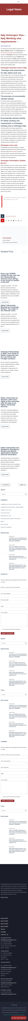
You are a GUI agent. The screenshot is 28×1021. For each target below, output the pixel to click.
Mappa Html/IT (4, 918)
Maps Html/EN (4, 921)
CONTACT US (4, 934)
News (2, 521)
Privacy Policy (4, 897)
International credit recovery (11, 518)
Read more (5, 302)
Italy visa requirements (11, 216)
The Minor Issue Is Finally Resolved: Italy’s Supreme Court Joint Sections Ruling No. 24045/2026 (18, 539)
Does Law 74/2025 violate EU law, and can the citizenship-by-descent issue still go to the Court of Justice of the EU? (10, 278)
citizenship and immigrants (8, 52)
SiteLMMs (3, 932)
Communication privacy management (12, 507)
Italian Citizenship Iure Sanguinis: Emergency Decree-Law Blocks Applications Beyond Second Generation (10, 451)
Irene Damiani (7, 238)
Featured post (5, 513)
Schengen (14, 151)
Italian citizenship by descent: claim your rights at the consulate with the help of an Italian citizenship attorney (10, 402)
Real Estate (4, 524)
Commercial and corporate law (11, 504)
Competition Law (6, 510)
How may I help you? (20, 1018)
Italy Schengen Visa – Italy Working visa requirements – (13, 38)
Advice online (15, 199)
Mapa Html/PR (4, 926)
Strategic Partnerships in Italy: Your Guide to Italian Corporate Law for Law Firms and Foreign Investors (10, 355)
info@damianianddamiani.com (8, 940)
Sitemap (3, 929)
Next (21, 484)
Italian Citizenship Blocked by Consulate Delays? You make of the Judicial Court (10, 308)
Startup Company (6, 527)
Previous (6, 484)
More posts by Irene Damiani (10, 242)
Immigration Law (6, 515)
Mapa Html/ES (4, 923)
